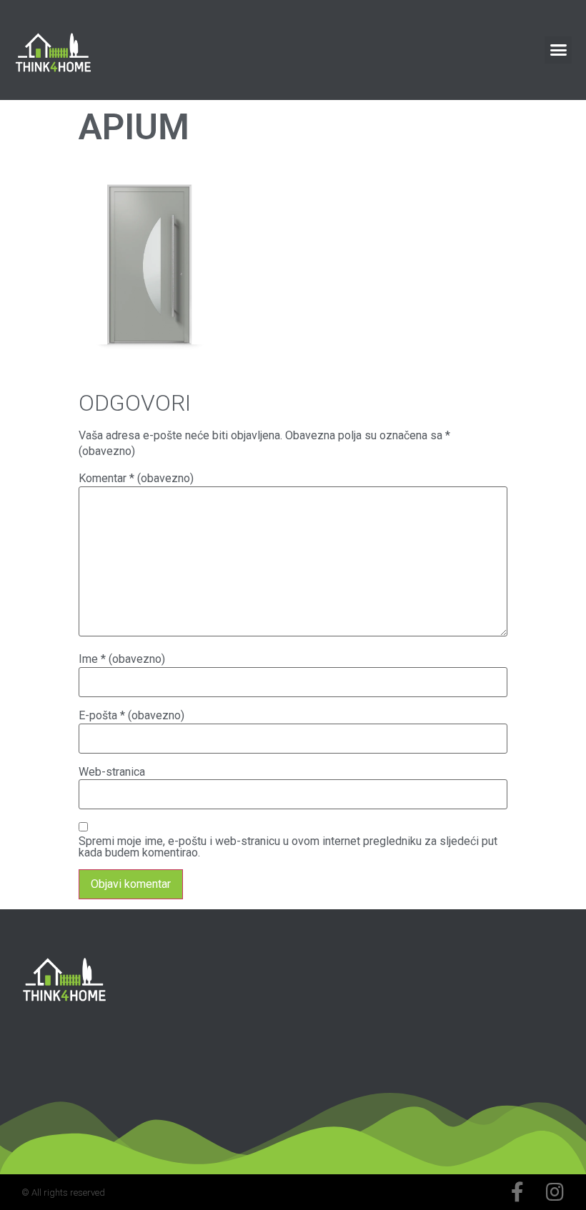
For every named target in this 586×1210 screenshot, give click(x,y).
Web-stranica (112, 772)
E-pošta (131, 715)
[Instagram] (555, 1192)
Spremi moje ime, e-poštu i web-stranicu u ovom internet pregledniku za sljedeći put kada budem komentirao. (288, 847)
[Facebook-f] (517, 1192)
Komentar (136, 478)
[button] (558, 50)
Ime (122, 659)
